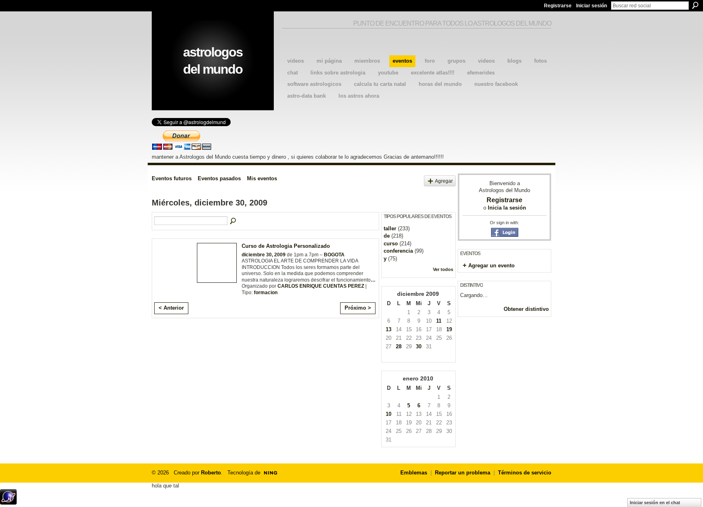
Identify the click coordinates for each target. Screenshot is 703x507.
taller (390, 228)
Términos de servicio (524, 473)
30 (418, 346)
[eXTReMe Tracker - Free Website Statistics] (8, 502)
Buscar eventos (233, 221)
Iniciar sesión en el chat (655, 502)
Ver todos (443, 269)
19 (449, 329)
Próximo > (358, 308)
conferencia (398, 251)
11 (438, 321)
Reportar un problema (462, 473)
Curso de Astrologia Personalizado (286, 246)
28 (399, 346)
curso (391, 243)
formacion (265, 292)
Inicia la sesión (507, 208)
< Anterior (171, 308)
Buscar (695, 5)
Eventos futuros (172, 178)
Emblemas (413, 473)
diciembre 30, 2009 (264, 255)
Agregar (444, 181)
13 (388, 329)
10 (388, 414)
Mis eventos (262, 178)
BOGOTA (334, 255)
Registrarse (558, 6)
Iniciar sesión (591, 6)
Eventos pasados (219, 178)
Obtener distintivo (526, 309)
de (387, 236)
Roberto (211, 473)
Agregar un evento (491, 265)
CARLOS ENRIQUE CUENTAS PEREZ (320, 286)
